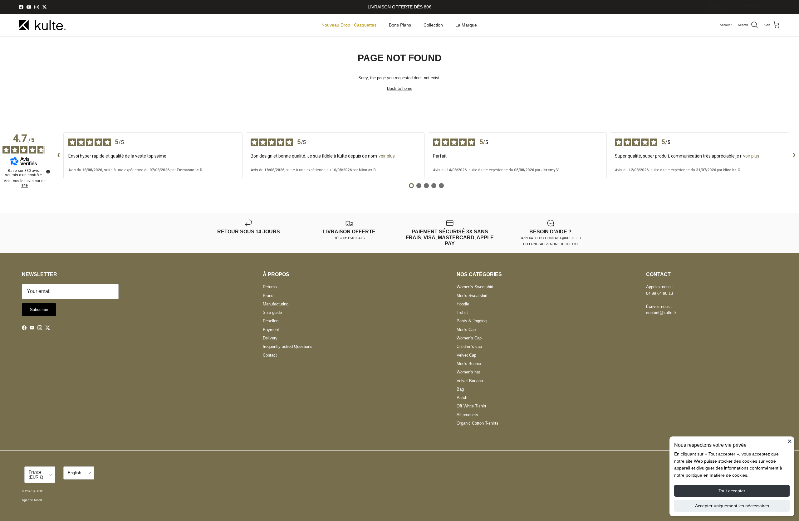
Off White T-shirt (471, 406)
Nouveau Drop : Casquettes (348, 24)
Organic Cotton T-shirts (477, 423)
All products (467, 414)
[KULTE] (42, 25)
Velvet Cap (466, 355)
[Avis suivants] (794, 155)
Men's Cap (466, 329)
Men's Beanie (469, 363)
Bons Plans (400, 24)
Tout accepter (731, 490)
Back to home (399, 88)
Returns (270, 287)
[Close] (789, 441)
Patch (462, 397)
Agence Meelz (32, 500)
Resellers (271, 321)
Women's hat (468, 372)
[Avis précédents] (58, 155)
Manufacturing (275, 304)
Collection (433, 24)
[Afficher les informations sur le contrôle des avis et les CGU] (48, 171)
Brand (268, 295)
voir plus (387, 155)
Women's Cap (469, 338)
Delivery (270, 338)
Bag (460, 389)
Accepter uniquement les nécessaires (732, 505)
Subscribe (39, 309)
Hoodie (463, 304)
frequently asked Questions (287, 346)
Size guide (272, 312)
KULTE (38, 491)
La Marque (466, 24)
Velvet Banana (470, 380)
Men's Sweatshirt (472, 295)
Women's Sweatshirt (475, 287)
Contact (270, 355)
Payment (271, 329)
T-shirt (462, 312)
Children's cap (469, 346)
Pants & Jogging (472, 321)
